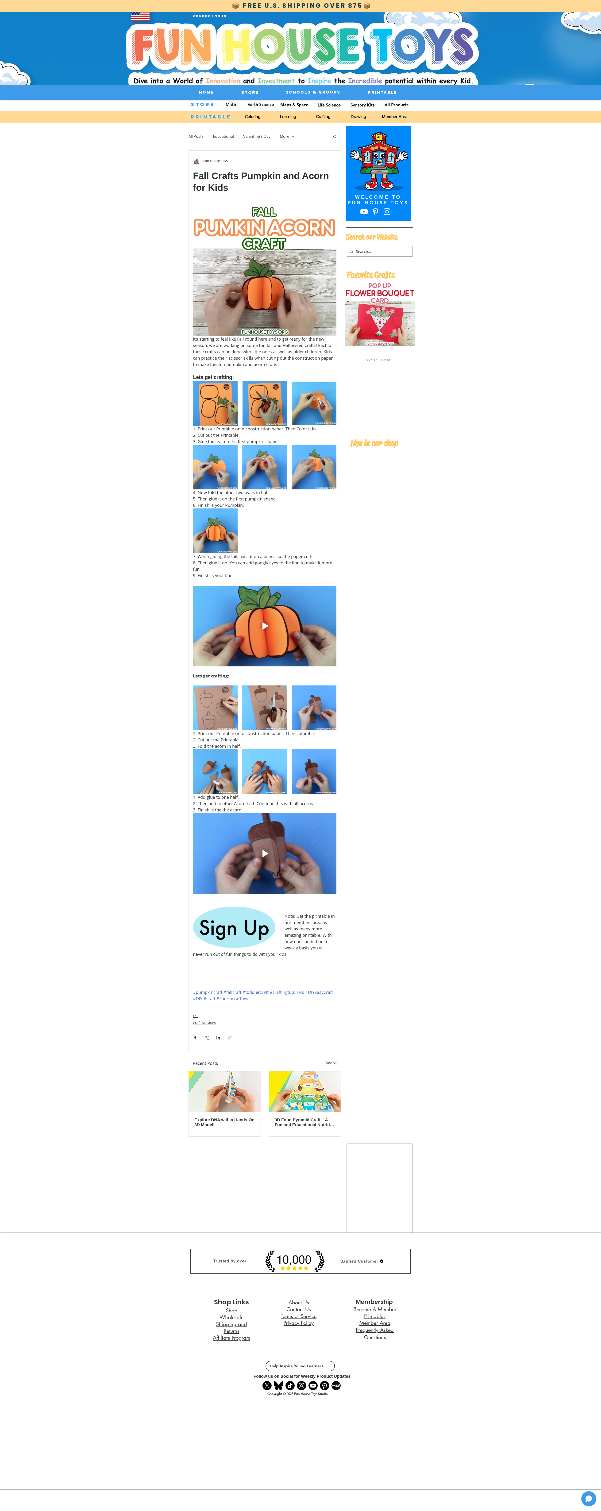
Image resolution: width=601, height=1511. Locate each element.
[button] (359, 1502)
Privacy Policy (228, 1504)
